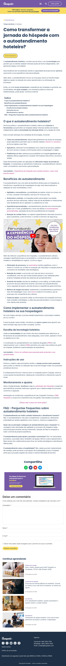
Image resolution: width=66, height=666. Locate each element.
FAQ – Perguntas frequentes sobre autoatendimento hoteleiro (26, 115)
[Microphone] (19, 643)
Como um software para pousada (27, 352)
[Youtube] (11, 643)
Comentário (7, 505)
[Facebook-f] (3, 643)
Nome (5, 528)
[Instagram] (7, 643)
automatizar (33, 265)
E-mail (5, 536)
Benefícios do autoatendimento (15, 103)
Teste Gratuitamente (10, 55)
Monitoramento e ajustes (15, 112)
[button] (40, 3)
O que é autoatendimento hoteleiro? (17, 101)
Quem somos (6, 647)
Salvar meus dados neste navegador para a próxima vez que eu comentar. (28, 543)
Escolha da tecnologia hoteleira (17, 108)
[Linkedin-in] (15, 643)
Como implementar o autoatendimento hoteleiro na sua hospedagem (28, 105)
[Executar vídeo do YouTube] (33, 235)
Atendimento (9, 20)
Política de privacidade (9, 650)
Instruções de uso (13, 110)
